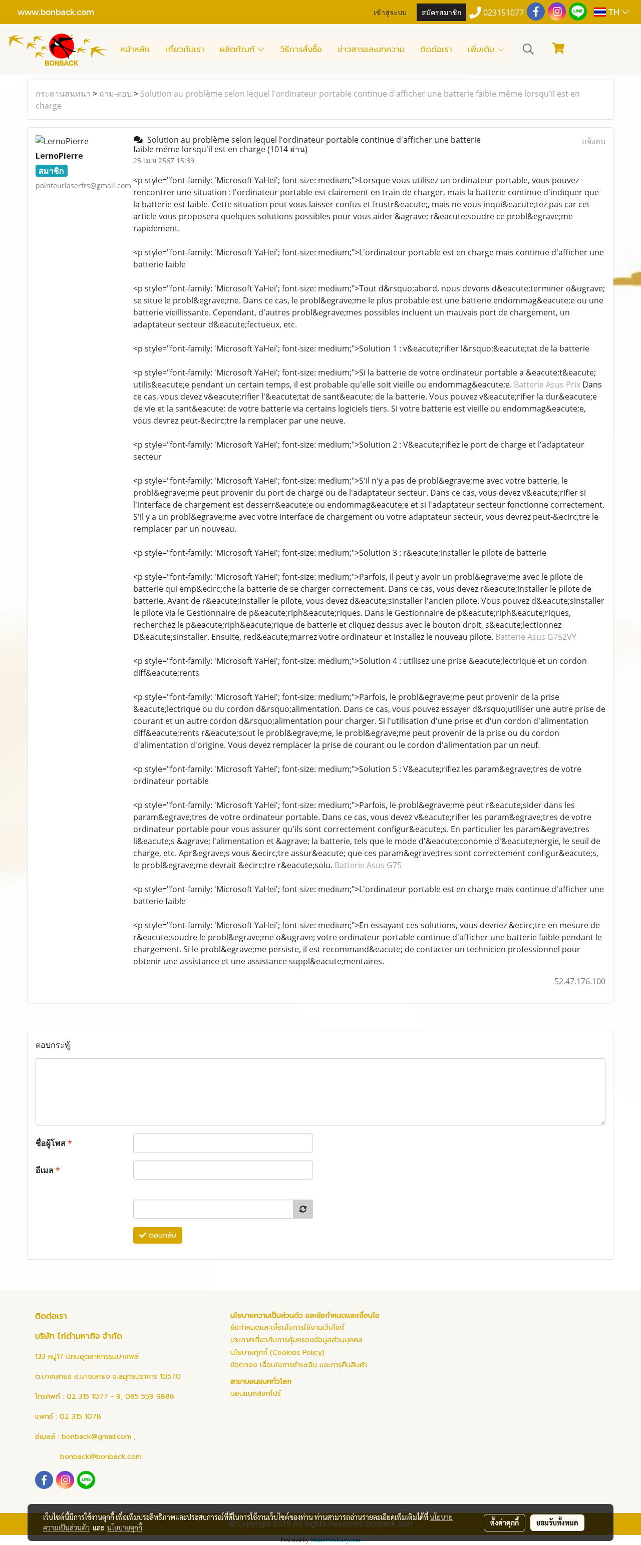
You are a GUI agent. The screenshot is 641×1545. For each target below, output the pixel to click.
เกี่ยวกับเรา (184, 50)
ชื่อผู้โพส (54, 1142)
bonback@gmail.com (96, 1436)
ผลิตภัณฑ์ (238, 50)
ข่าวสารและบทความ (371, 50)
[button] (528, 49)
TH (613, 12)
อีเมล (48, 1170)
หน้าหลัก (135, 50)
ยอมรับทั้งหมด (557, 1522)
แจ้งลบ (593, 141)
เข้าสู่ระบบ (390, 12)
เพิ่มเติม (482, 50)
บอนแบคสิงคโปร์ (255, 1393)
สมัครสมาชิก (441, 12)
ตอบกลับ (161, 1235)
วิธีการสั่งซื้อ (301, 50)
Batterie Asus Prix (547, 384)
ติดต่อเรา (436, 50)
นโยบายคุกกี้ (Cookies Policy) (277, 1352)
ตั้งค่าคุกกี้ (504, 1522)
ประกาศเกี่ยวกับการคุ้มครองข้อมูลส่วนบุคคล (296, 1340)
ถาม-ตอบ (115, 93)
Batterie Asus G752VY (535, 636)
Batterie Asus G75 (368, 865)
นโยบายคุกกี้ (124, 1527)
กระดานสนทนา (63, 93)
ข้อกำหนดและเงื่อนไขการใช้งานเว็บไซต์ (287, 1327)
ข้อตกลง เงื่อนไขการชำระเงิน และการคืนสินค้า (298, 1365)
